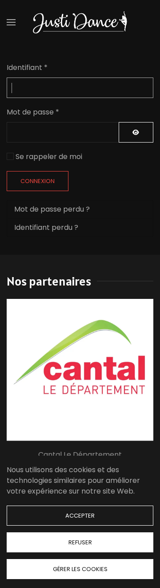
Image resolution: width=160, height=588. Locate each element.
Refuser (80, 542)
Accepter (80, 515)
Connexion (37, 181)
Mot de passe (33, 112)
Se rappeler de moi (49, 156)
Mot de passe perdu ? (52, 209)
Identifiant (27, 67)
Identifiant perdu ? (46, 227)
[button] (11, 22)
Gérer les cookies (80, 569)
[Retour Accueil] (80, 22)
